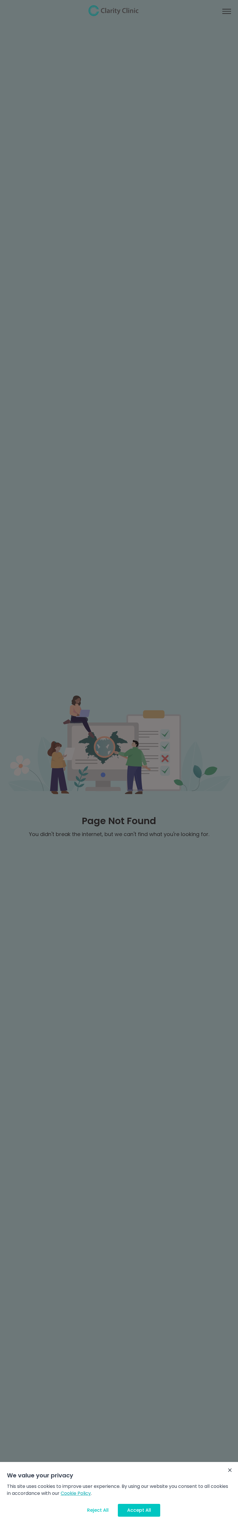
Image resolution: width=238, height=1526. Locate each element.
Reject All (98, 1510)
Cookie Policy (76, 1493)
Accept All (139, 1510)
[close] (230, 1470)
